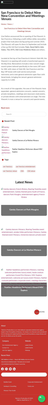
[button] (45, 4)
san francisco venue (10, 171)
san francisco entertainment (25, 166)
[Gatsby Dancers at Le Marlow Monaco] (6, 140)
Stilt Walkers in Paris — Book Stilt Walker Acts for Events (17, 359)
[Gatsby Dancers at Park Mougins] (6, 130)
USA (22, 171)
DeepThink (25, 400)
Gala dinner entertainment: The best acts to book (15, 362)
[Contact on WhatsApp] (41, 398)
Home (3, 24)
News (9, 24)
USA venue (31, 171)
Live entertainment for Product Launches (13, 364)
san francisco (7, 166)
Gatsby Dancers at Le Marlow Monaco (25, 140)
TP (30, 400)
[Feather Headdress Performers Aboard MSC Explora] (6, 150)
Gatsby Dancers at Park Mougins (23, 130)
